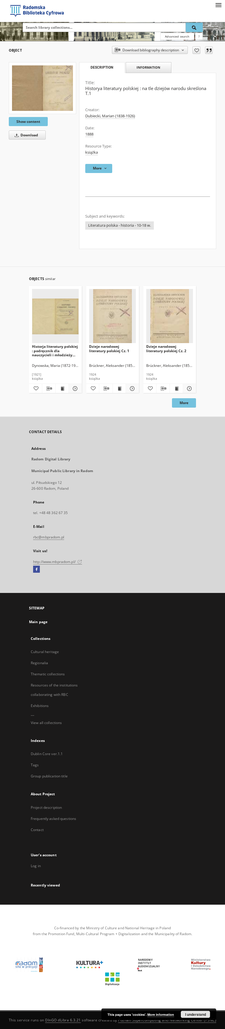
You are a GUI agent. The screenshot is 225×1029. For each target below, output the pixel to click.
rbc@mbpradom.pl (48, 537)
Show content (28, 121)
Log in (36, 865)
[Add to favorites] (196, 50)
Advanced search (177, 36)
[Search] (194, 27)
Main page (38, 621)
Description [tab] (102, 67)
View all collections (46, 722)
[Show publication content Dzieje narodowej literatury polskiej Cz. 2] (176, 388)
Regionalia (39, 662)
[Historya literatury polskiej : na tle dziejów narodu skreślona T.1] (42, 88)
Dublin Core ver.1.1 (47, 753)
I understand (195, 1014)
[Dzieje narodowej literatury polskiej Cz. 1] (112, 316)
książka (91, 152)
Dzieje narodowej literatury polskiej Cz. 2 (166, 348)
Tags (35, 764)
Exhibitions (40, 705)
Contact (37, 829)
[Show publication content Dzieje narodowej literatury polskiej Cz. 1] (119, 388)
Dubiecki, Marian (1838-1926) (110, 115)
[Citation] (209, 50)
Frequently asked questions (53, 818)
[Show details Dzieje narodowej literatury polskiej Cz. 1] (131, 388)
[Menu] (218, 4)
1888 (89, 134)
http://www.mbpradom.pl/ (54, 561)
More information (160, 1014)
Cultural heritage (45, 651)
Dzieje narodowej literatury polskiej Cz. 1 (109, 348)
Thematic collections (48, 674)
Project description (46, 807)
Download (29, 135)
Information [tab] (148, 67)
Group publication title (49, 776)
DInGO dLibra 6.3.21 (63, 1020)
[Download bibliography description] (48, 388)
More (184, 402)
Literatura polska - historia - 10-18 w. (119, 225)
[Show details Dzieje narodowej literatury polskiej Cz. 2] (188, 388)
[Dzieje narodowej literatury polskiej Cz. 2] (169, 316)
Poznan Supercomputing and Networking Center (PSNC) (167, 1020)
